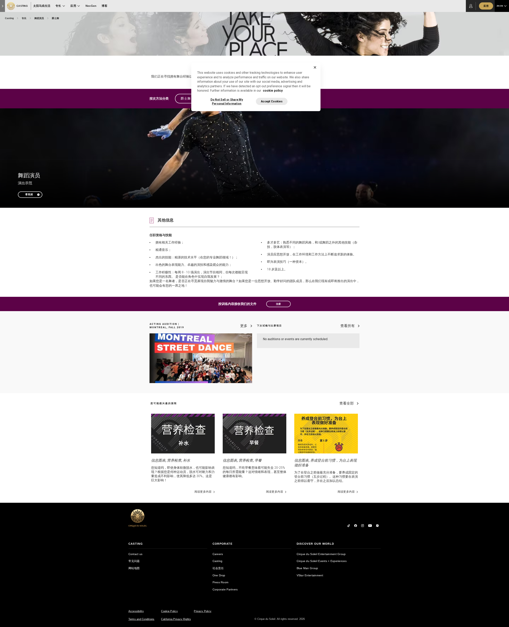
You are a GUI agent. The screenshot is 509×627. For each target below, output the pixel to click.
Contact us (135, 554)
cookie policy (273, 90)
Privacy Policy (202, 611)
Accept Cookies (272, 101)
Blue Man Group (307, 568)
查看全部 (346, 403)
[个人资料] (471, 6)
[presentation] (167, 544)
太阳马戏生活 (41, 5)
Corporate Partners (225, 589)
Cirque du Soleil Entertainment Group (321, 554)
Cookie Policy (169, 611)
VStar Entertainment (310, 575)
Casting (9, 18)
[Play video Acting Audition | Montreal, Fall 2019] (201, 358)
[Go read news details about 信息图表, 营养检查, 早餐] (254, 433)
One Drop (219, 575)
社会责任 (218, 568)
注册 (278, 304)
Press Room (221, 582)
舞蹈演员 (39, 18)
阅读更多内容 (203, 491)
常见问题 (134, 561)
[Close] (315, 67)
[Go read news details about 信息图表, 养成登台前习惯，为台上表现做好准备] (326, 433)
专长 (24, 18)
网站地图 (134, 568)
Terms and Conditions (141, 619)
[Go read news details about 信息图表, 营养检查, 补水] (183, 433)
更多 (243, 326)
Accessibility (136, 611)
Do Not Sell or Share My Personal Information (227, 101)
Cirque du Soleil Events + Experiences (322, 561)
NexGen (91, 5)
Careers (218, 554)
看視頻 (29, 194)
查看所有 (347, 326)
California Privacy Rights (176, 619)
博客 (104, 5)
